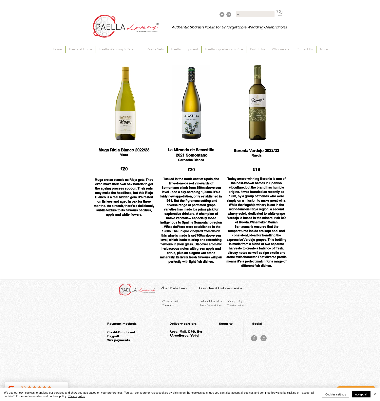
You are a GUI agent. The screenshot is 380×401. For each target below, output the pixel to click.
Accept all (361, 394)
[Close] (375, 394)
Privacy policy (76, 396)
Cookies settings (335, 394)
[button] (279, 13)
